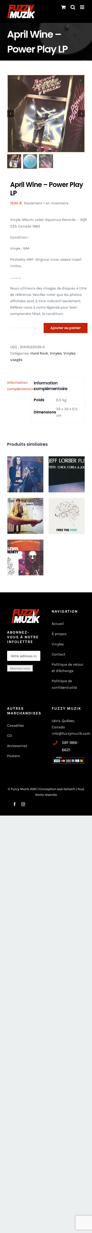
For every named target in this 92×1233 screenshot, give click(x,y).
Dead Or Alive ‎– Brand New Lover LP (25, 467)
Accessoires (17, 745)
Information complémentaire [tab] (17, 385)
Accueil (58, 623)
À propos (59, 633)
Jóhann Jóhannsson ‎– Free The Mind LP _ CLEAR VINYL (67, 511)
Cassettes (15, 725)
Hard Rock (39, 353)
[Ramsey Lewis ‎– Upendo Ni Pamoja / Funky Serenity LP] (25, 557)
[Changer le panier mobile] (63, 7)
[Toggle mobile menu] (82, 7)
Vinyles (56, 353)
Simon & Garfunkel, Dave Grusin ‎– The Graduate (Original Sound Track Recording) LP (25, 517)
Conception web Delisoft (57, 789)
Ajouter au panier (65, 328)
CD (9, 735)
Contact (58, 654)
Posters (13, 756)
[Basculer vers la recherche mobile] (73, 7)
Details (35, 486)
